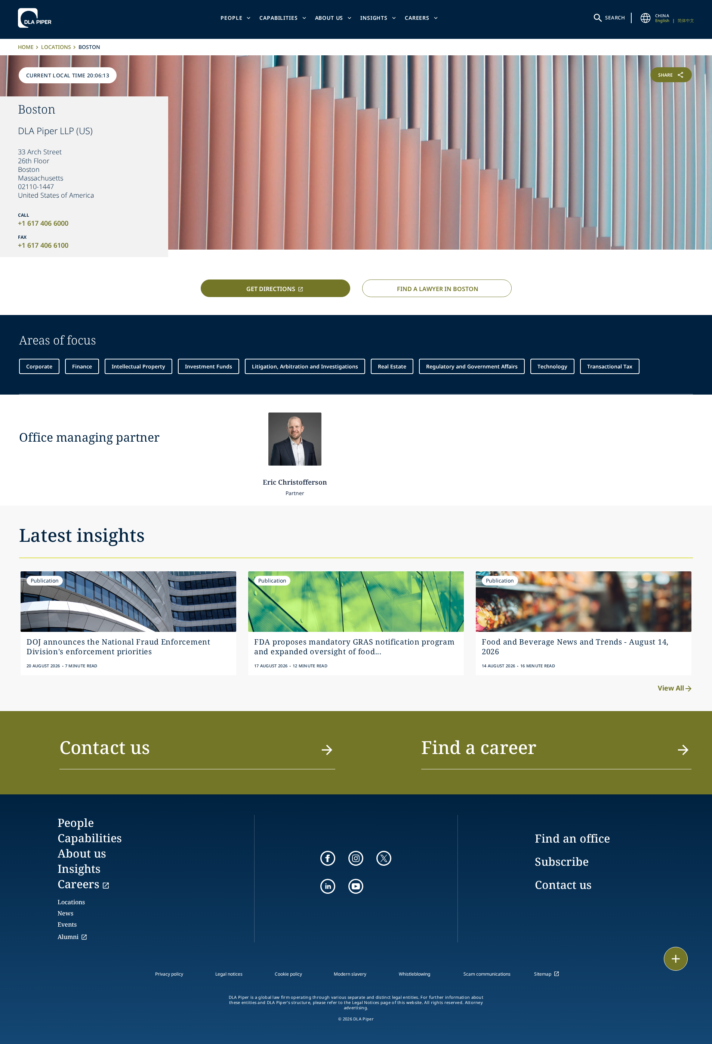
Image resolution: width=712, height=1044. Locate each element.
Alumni (68, 937)
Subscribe (562, 861)
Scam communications (487, 974)
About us (329, 17)
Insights (374, 17)
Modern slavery (350, 974)
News (65, 913)
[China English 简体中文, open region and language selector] (645, 18)
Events (67, 924)
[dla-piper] (36, 18)
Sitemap (542, 974)
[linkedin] (327, 886)
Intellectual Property (138, 366)
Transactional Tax (609, 366)
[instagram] (355, 858)
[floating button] (676, 959)
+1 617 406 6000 (43, 223)
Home (26, 46)
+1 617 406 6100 (43, 245)
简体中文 (686, 20)
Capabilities (278, 17)
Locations (56, 46)
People (231, 17)
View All (671, 687)
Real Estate (392, 366)
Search (615, 17)
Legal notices (229, 974)
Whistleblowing (414, 974)
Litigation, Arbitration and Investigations (305, 366)
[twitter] (383, 858)
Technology (552, 366)
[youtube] (355, 886)
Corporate (39, 366)
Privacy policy (169, 974)
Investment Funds (208, 366)
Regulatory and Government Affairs (472, 366)
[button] (197, 751)
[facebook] (327, 858)
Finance (82, 366)
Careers (417, 17)
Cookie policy (288, 974)
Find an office (572, 838)
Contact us (563, 884)
